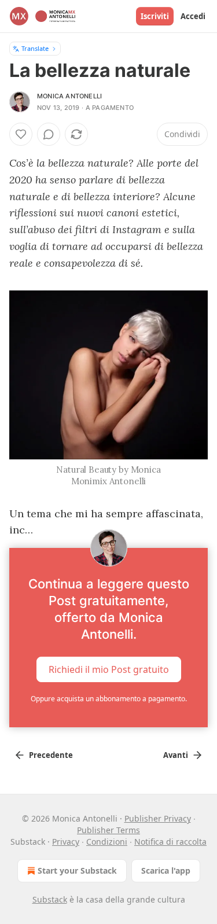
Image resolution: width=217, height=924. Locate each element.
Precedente (51, 755)
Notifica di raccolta (170, 841)
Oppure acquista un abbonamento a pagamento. (109, 699)
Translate (35, 48)
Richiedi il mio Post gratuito (109, 669)
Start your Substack (77, 870)
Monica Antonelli (69, 96)
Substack (49, 899)
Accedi (193, 16)
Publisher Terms (108, 829)
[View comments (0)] (48, 134)
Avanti (175, 755)
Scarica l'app (165, 870)
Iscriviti (155, 16)
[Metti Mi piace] (20, 134)
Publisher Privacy (157, 818)
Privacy (65, 841)
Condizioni (106, 841)
